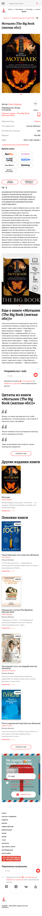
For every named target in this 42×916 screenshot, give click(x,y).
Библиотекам (7, 830)
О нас (4, 840)
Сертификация (7, 850)
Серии (4, 833)
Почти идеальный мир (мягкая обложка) (21, 723)
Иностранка (19, 9)
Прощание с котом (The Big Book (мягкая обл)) (17, 611)
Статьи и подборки (9, 816)
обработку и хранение (12, 383)
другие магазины (9, 170)
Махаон (37, 9)
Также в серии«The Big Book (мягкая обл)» (15, 114)
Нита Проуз (6, 557)
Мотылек (6, 497)
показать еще (21, 453)
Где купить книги (8, 846)
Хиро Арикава (7, 614)
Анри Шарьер (15, 104)
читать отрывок (10, 182)
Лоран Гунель (7, 726)
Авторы (4, 823)
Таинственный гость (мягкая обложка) (20, 555)
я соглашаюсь (27, 381)
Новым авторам (8, 826)
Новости (5, 820)
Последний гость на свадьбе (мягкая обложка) (19, 667)
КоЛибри (29, 9)
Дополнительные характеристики (15, 145)
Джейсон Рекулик (8, 671)
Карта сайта (6, 853)
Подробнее (6, 511)
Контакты (5, 843)
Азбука (10, 9)
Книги (24, 11)
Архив (4, 836)
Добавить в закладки (29, 182)
